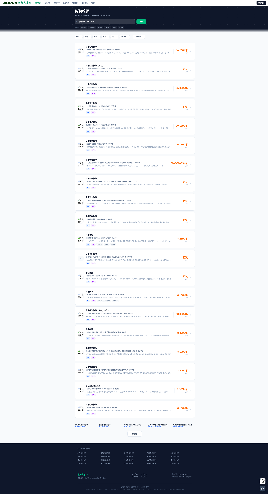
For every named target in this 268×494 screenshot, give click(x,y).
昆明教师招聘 (151, 463)
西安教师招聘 (174, 463)
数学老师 (83, 27)
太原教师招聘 (105, 453)
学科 (86, 37)
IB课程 (121, 27)
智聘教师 (38, 3)
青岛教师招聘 (82, 456)
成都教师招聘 (128, 463)
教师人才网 (83, 474)
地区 (95, 37)
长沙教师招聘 (82, 463)
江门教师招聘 (174, 460)
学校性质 (123, 37)
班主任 (100, 27)
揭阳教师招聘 (105, 460)
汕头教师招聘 (151, 460)
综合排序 (138, 37)
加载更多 (135, 434)
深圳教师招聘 (174, 456)
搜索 (141, 22)
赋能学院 (47, 3)
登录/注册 (261, 3)
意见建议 (144, 477)
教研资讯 (85, 3)
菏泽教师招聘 (128, 456)
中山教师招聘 (128, 460)
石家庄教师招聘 (129, 453)
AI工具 (93, 3)
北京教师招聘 (82, 453)
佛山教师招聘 (82, 460)
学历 (113, 37)
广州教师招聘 (151, 456)
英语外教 (92, 27)
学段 (77, 37)
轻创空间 (75, 3)
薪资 (104, 37)
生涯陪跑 (66, 3)
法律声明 (135, 477)
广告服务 (144, 474)
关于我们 (135, 474)
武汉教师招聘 (105, 463)
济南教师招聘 (105, 456)
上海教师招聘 (174, 453)
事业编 (107, 27)
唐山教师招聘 (151, 453)
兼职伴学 (57, 3)
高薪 (114, 27)
